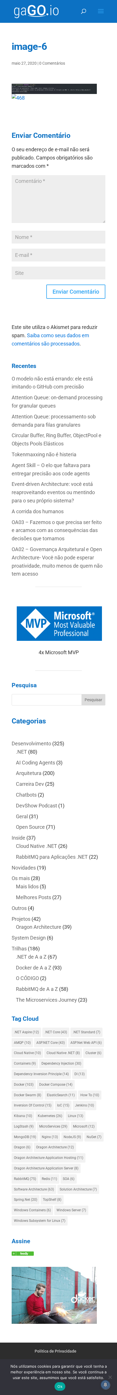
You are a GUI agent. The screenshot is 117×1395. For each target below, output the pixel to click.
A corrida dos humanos (38, 511)
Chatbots (26, 795)
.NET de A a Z (31, 957)
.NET (21, 752)
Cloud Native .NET (36, 846)
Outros (19, 908)
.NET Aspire (26, 1032)
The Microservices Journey (46, 1000)
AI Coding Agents (35, 763)
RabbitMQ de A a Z (37, 989)
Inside (18, 838)
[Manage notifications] (105, 1384)
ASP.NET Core (50, 1043)
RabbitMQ (25, 1179)
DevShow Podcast (36, 806)
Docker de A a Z (33, 968)
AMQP (22, 1043)
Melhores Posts (33, 897)
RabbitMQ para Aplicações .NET (52, 857)
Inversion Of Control (32, 1105)
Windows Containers (32, 1210)
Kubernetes (50, 1116)
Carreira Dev (30, 784)
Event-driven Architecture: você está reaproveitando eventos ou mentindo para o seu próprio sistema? (53, 492)
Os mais (21, 878)
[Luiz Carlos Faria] (23, 1254)
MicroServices (53, 1126)
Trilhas (19, 949)
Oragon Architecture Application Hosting (48, 1158)
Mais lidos (27, 886)
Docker (24, 1085)
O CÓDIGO (27, 978)
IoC (63, 1105)
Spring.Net (25, 1200)
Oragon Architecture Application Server (46, 1168)
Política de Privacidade (55, 1351)
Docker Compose (55, 1085)
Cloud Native (27, 1053)
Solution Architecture (78, 1189)
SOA (68, 1179)
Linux (75, 1116)
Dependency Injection (61, 1063)
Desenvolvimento (31, 743)
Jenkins (84, 1105)
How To (89, 1095)
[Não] (110, 1377)
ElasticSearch (61, 1095)
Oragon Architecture (38, 927)
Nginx (50, 1137)
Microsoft (84, 1126)
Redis (49, 1179)
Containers (25, 1063)
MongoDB (25, 1137)
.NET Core (56, 1032)
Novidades (24, 868)
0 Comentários (52, 63)
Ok (59, 1386)
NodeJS (72, 1137)
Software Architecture (34, 1189)
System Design (29, 938)
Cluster (93, 1053)
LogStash (24, 1126)
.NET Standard (86, 1032)
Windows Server (71, 1210)
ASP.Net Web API (86, 1043)
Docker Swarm (27, 1095)
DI (79, 1074)
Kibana (23, 1116)
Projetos (21, 919)
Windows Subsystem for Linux (39, 1221)
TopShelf (52, 1200)
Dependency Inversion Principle (41, 1074)
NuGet (94, 1137)
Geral (22, 816)
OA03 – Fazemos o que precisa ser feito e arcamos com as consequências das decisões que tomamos (57, 530)
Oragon (22, 1147)
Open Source (30, 827)
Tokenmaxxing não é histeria (44, 454)
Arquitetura (28, 773)
